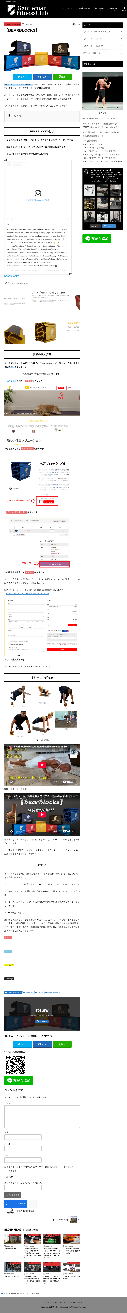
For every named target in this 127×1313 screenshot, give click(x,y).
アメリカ (40, 992)
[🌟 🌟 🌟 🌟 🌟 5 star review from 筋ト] (89, 216)
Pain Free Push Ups (14, 270)
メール (7, 1144)
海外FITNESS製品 (53, 992)
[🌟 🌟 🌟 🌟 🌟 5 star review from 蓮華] (115, 203)
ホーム (47, 1302)
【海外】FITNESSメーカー (96, 32)
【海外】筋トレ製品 (84, 9)
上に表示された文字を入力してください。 (23, 1182)
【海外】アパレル (98, 9)
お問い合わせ (77, 1302)
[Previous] (9, 317)
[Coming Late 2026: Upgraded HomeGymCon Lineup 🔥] (102, 216)
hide (18, 116)
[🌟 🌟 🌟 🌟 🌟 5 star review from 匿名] (102, 190)
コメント (8, 1103)
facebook (43, 1021)
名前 (6, 1132)
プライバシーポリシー (61, 1302)
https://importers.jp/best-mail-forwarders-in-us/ (27, 593)
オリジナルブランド (69, 9)
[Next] (75, 317)
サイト (7, 1155)
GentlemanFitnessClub (61, 1307)
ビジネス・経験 (113, 9)
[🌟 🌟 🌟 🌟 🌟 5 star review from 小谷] (102, 203)
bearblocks (29, 992)
